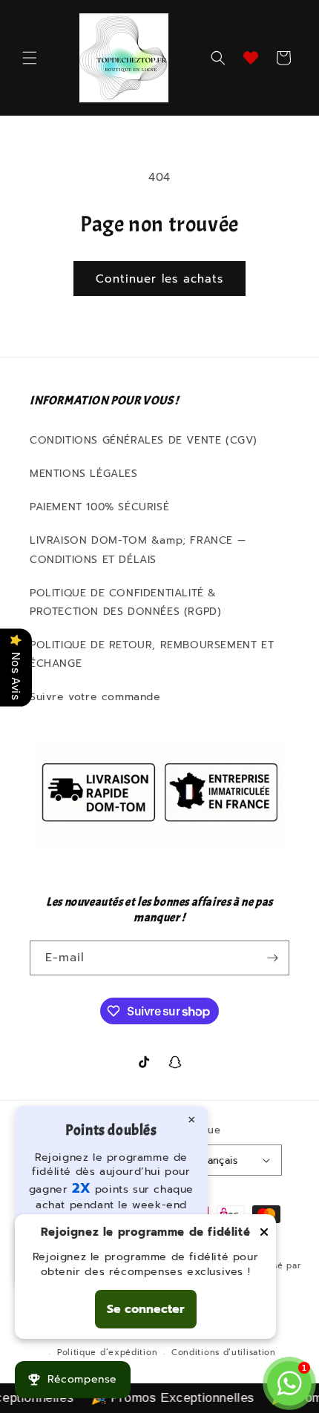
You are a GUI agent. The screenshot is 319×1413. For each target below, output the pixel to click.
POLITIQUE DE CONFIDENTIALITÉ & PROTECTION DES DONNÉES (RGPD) (125, 602)
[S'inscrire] (272, 958)
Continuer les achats (159, 279)
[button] (29, 58)
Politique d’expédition (107, 1352)
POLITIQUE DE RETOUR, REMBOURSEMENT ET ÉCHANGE (152, 654)
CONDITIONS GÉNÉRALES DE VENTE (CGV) (143, 440)
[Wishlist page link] (250, 57)
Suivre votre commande (95, 697)
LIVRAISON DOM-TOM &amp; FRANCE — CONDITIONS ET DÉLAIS (138, 550)
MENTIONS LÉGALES (84, 473)
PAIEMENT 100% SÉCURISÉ (99, 507)
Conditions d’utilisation (223, 1352)
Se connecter (146, 1309)
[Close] (264, 1233)
